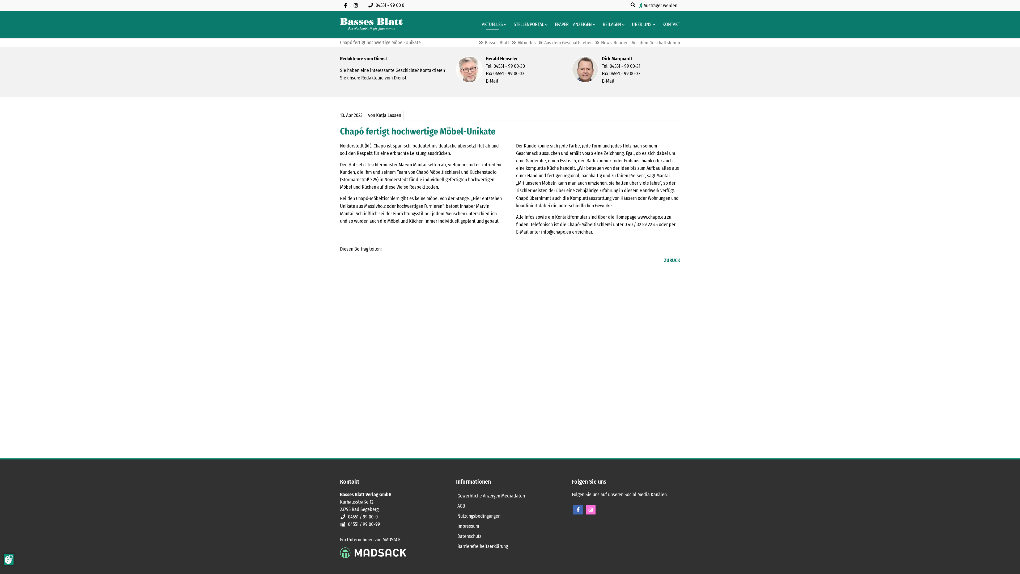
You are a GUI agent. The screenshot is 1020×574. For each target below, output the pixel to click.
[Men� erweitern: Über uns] (655, 24)
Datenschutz (469, 536)
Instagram (591, 509)
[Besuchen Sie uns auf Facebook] (345, 5)
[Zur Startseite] (371, 24)
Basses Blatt (497, 43)
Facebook (344, 261)
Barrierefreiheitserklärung (482, 546)
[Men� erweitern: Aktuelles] (506, 24)
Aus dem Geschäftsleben (568, 43)
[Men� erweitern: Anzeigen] (595, 24)
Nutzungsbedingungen (478, 516)
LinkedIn (355, 261)
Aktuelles (527, 43)
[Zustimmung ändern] (9, 559)
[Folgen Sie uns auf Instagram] (356, 5)
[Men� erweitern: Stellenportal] (547, 24)
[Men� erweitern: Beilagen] (624, 24)
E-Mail (492, 81)
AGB (461, 506)
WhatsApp (376, 261)
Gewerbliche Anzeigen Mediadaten (491, 496)
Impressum (468, 526)
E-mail (365, 261)
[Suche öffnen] (633, 5)
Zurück (672, 260)
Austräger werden (660, 6)
